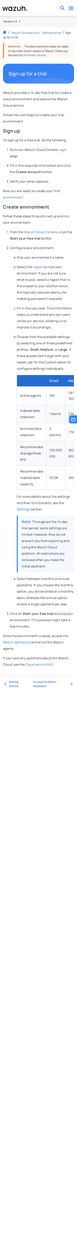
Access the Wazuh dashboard (44, 684)
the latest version (35, 55)
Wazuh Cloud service (25, 33)
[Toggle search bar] (62, 8)
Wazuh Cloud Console (40, 232)
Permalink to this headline (49, 73)
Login (62, 149)
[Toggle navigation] (71, 8)
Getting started (51, 33)
